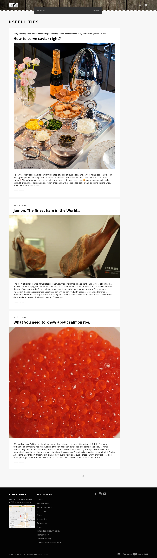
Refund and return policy (48, 531)
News (39, 515)
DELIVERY (41, 511)
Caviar (40, 499)
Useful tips (42, 519)
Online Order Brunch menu (49, 542)
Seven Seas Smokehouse (24, 554)
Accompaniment (44, 507)
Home (40, 527)
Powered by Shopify (41, 554)
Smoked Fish (43, 503)
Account (96, 10)
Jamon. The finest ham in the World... (46, 210)
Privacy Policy (43, 534)
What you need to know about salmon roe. (51, 322)
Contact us (42, 523)
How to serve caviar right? (37, 38)
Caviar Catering (44, 538)
